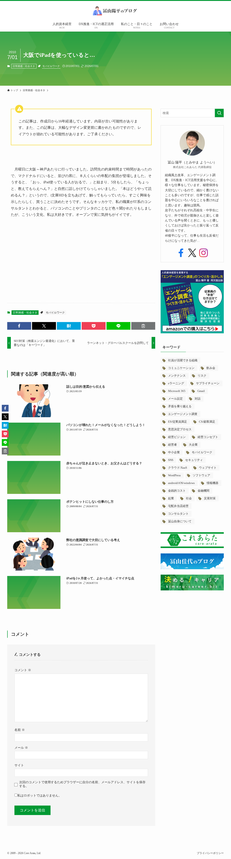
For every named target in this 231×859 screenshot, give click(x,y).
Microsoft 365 (176, 391)
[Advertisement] (81, 264)
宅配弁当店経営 (178, 506)
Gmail (201, 391)
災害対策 (210, 498)
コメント (22, 670)
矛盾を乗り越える (180, 406)
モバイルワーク (51, 66)
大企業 (193, 444)
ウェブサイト (208, 467)
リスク (202, 375)
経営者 (172, 444)
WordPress (174, 475)
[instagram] (203, 253)
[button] (19, 326)
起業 (171, 498)
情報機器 (212, 483)
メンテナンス (177, 375)
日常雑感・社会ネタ (24, 66)
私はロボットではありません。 (39, 795)
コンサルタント (178, 513)
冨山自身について (180, 521)
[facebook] (181, 253)
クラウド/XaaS (177, 467)
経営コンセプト (208, 437)
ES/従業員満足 (177, 421)
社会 (189, 498)
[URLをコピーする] (143, 326)
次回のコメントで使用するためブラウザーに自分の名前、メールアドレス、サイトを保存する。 (82, 784)
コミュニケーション (181, 368)
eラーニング (176, 383)
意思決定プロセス (180, 429)
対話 (198, 398)
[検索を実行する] (219, 113)
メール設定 (175, 398)
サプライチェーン (207, 383)
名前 (19, 730)
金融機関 (203, 490)
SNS (170, 460)
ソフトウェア (201, 475)
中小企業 (174, 452)
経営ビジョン (177, 437)
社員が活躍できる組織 (182, 360)
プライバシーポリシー (210, 853)
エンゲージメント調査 (182, 414)
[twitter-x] (192, 253)
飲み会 (210, 368)
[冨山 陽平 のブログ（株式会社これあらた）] (115, 10)
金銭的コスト (177, 490)
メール (21, 747)
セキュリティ (194, 460)
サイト (19, 765)
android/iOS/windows (181, 483)
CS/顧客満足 (207, 421)
